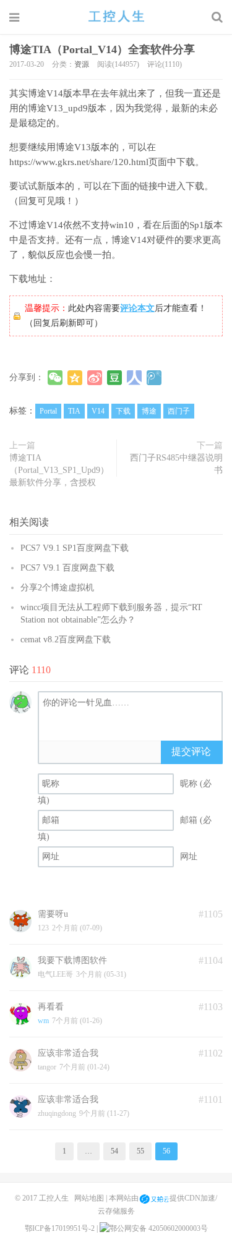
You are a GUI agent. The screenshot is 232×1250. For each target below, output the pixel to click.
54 (114, 1151)
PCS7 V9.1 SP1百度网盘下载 (74, 548)
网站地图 (89, 1198)
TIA (74, 411)
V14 (98, 411)
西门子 (179, 411)
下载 (123, 411)
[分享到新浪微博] (94, 377)
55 (140, 1151)
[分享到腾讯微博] (154, 377)
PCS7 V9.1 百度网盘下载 (67, 567)
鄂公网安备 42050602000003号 (159, 1228)
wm (43, 1020)
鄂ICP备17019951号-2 (60, 1228)
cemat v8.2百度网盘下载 (65, 639)
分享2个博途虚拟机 (57, 587)
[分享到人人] (134, 377)
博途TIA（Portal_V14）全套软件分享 (102, 49)
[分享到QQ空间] (74, 377)
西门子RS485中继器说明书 (176, 464)
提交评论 (191, 751)
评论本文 (137, 308)
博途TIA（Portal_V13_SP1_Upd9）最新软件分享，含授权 (59, 470)
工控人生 (116, 16)
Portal (48, 411)
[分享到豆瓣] (114, 377)
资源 (81, 64)
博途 (149, 411)
